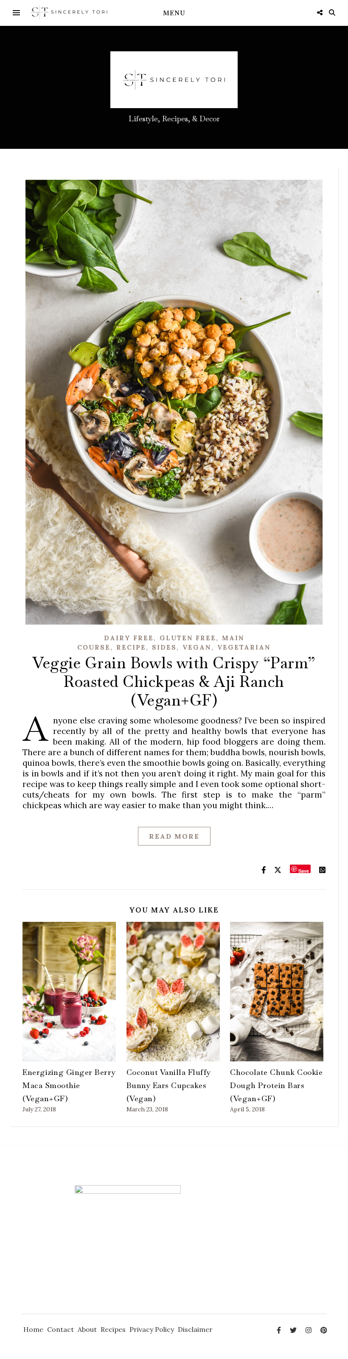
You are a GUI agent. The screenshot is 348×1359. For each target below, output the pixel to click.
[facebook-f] (280, 1330)
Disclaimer (195, 1329)
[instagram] (309, 1330)
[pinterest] (323, 1330)
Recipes (113, 1329)
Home (33, 1329)
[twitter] (294, 1330)
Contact (60, 1329)
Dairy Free (129, 638)
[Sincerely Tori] (69, 13)
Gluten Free (188, 638)
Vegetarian (244, 647)
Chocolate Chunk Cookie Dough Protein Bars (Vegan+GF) (276, 1085)
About (87, 1329)
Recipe (131, 647)
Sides (164, 647)
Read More (174, 836)
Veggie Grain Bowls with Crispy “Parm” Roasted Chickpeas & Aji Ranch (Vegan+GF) (174, 681)
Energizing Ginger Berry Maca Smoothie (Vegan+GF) (69, 1085)
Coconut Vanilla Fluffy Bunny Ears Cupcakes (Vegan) (168, 1085)
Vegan (196, 647)
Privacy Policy (151, 1329)
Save (303, 870)
